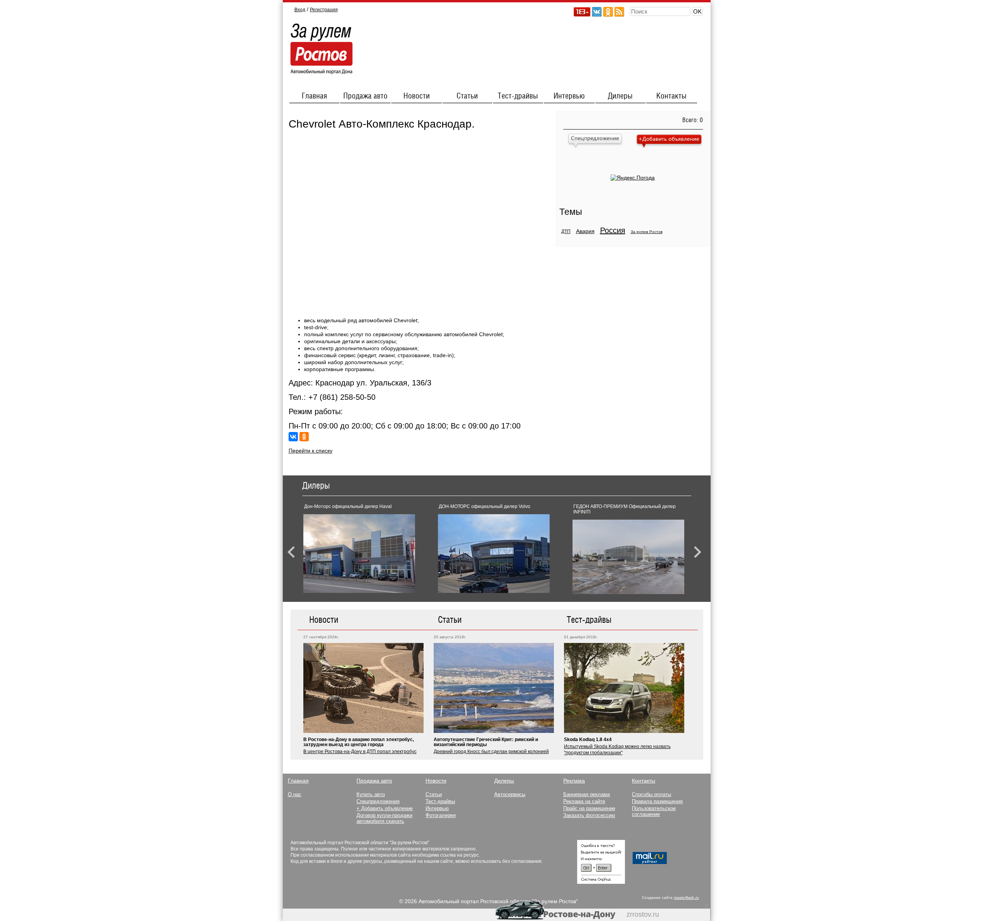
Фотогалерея (441, 815)
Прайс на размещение (589, 808)
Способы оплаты (651, 794)
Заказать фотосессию (589, 815)
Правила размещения (657, 801)
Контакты (671, 96)
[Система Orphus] (601, 882)
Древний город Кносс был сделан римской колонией (491, 751)
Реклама (574, 781)
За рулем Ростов (647, 232)
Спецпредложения (378, 801)
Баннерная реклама (586, 794)
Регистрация (324, 9)
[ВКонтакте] (293, 436)
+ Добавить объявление (384, 808)
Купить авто (370, 794)
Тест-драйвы (518, 96)
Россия (612, 230)
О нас (294, 794)
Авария (585, 231)
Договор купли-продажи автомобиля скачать (384, 818)
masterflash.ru (686, 897)
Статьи (467, 96)
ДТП (566, 231)
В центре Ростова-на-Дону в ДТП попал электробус (360, 751)
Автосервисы (509, 794)
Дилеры (620, 96)
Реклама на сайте (584, 801)
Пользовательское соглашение (654, 811)
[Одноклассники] (304, 436)
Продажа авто (365, 96)
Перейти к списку (310, 451)
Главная (314, 96)
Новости (416, 96)
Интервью (569, 96)
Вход (299, 9)
